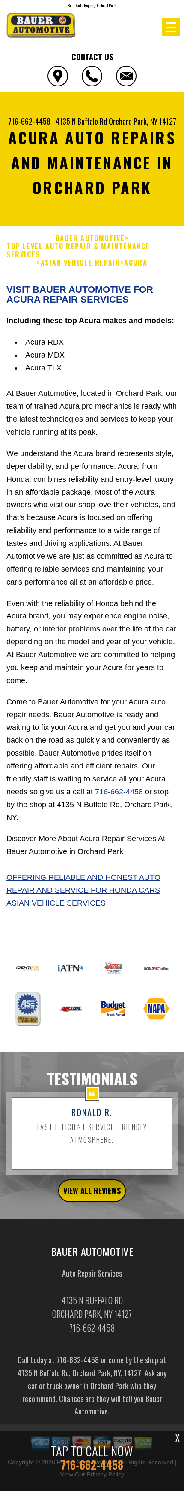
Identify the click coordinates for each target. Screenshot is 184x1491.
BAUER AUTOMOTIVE (90, 238)
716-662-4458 (29, 121)
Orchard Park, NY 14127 (142, 121)
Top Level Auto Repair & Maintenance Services (78, 250)
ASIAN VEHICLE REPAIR (81, 263)
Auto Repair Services (92, 1273)
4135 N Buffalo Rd (81, 121)
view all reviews (92, 1190)
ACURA (135, 263)
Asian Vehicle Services (56, 903)
